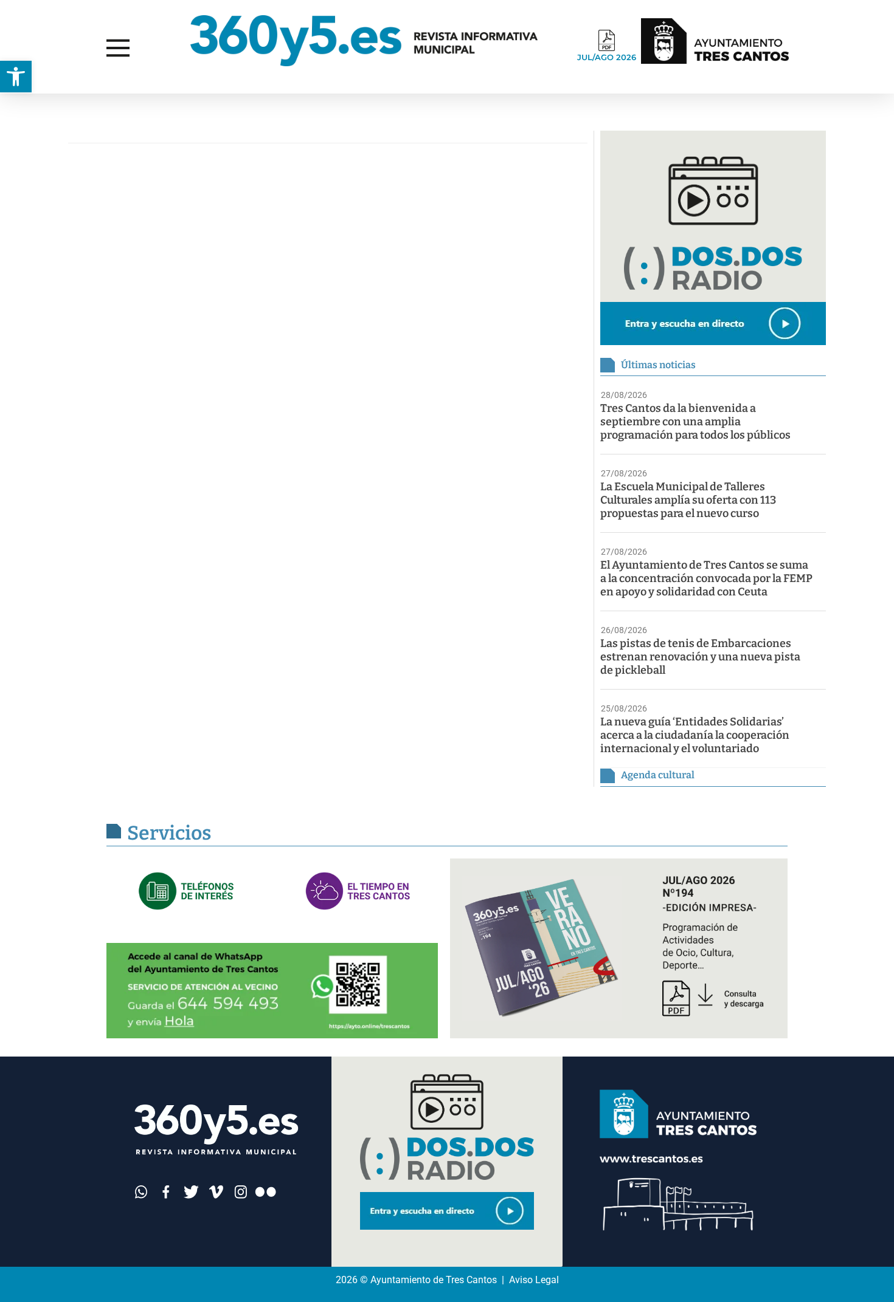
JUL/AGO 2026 (606, 57)
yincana (45, 105)
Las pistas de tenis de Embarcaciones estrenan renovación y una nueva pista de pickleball (700, 657)
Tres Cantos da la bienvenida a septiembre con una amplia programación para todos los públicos (695, 422)
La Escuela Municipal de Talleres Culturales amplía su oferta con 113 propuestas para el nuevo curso (688, 500)
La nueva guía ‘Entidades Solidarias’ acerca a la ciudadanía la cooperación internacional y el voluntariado (694, 735)
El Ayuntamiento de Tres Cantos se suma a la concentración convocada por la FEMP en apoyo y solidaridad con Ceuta (706, 578)
